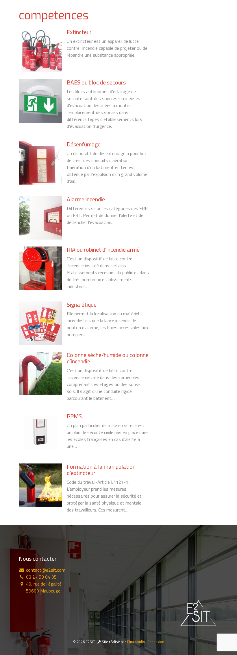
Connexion (155, 642)
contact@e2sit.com (45, 569)
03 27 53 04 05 (41, 576)
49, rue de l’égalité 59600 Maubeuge (43, 587)
